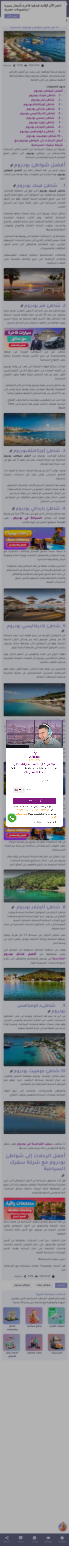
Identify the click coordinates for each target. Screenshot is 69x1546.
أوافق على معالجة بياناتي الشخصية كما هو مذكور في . (33, 808)
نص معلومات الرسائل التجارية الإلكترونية (33, 810)
